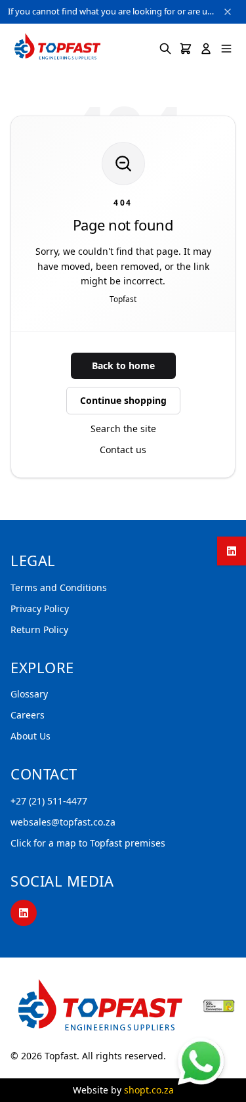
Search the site (123, 428)
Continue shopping (123, 400)
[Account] (206, 48)
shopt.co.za (149, 1090)
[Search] (165, 48)
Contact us (123, 449)
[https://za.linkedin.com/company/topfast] (23, 913)
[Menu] (226, 48)
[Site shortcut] (201, 1061)
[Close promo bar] (227, 11)
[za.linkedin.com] (231, 551)
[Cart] (185, 48)
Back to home (123, 365)
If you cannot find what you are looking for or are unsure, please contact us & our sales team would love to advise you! (111, 11)
